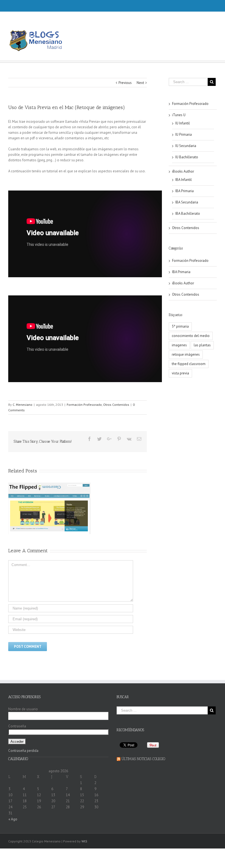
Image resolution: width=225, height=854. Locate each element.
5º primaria (180, 326)
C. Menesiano (22, 404)
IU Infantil (182, 123)
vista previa (180, 373)
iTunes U (178, 115)
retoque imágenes (186, 354)
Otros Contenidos (116, 404)
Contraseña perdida (23, 750)
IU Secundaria (185, 145)
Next (140, 82)
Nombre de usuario (23, 709)
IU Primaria (183, 134)
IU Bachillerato (186, 157)
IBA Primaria (184, 191)
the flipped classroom (189, 363)
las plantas (202, 345)
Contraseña (17, 726)
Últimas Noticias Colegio (143, 759)
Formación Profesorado (84, 404)
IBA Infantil (183, 179)
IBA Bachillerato (187, 213)
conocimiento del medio (191, 335)
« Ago (13, 819)
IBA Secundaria (186, 202)
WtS (84, 841)
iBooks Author (183, 171)
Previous (125, 82)
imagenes (179, 345)
